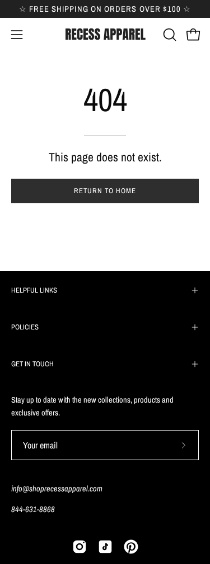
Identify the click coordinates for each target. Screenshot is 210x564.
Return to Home (105, 190)
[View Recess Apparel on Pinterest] (131, 546)
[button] (168, 34)
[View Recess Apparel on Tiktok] (105, 546)
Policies (25, 327)
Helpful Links (34, 290)
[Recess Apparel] (105, 34)
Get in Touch (32, 364)
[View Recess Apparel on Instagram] (79, 546)
